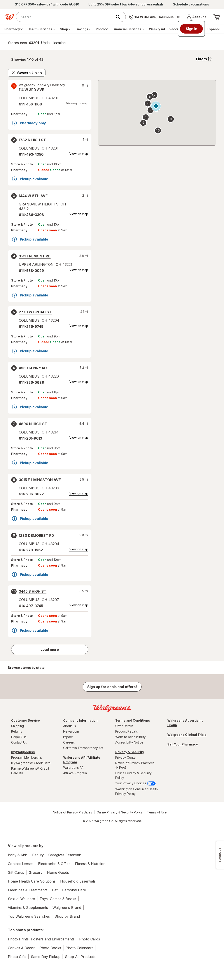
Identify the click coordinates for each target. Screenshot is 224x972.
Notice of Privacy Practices (72, 812)
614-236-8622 (31, 494)
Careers (69, 742)
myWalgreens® (23, 752)
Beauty (38, 855)
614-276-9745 (31, 326)
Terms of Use (157, 812)
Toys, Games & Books (58, 899)
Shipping (17, 726)
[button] (196, 17)
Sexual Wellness (21, 899)
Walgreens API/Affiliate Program (81, 760)
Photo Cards (89, 939)
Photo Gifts (17, 956)
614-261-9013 (30, 438)
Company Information (80, 720)
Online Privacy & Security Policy (133, 775)
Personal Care (74, 890)
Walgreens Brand (66, 907)
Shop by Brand (67, 916)
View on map (78, 153)
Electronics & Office (54, 863)
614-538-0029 (31, 270)
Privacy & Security (129, 752)
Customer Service (25, 720)
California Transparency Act (83, 748)
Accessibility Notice (129, 742)
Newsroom (71, 731)
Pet (55, 890)
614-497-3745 (31, 606)
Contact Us (19, 742)
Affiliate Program (75, 773)
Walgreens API (73, 767)
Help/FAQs (18, 737)
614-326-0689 (31, 382)
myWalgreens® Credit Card (31, 763)
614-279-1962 (31, 550)
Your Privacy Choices (131, 783)
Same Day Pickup (45, 956)
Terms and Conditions (132, 720)
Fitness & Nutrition (90, 863)
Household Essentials (78, 881)
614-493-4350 (31, 154)
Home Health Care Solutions (32, 881)
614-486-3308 (31, 214)
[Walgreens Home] (9, 16)
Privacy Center (126, 757)
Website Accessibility (130, 737)
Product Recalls (126, 731)
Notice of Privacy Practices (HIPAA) (134, 765)
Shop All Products (80, 956)
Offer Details (124, 726)
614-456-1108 (30, 104)
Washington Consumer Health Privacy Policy (136, 791)
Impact (68, 737)
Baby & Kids (18, 855)
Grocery (35, 872)
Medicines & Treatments (27, 890)
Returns (16, 731)
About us (69, 726)
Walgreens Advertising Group (185, 723)
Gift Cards (16, 872)
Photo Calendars (79, 948)
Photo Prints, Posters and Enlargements (41, 939)
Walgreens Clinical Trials (186, 735)
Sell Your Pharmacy (182, 744)
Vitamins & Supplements (28, 907)
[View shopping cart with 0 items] (216, 17)
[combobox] (65, 17)
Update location (53, 43)
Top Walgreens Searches (29, 916)
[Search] (120, 17)
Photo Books (50, 948)
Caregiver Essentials (65, 855)
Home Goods (58, 872)
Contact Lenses (20, 863)
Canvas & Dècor (21, 948)
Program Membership (26, 757)
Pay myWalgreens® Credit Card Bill (30, 771)
